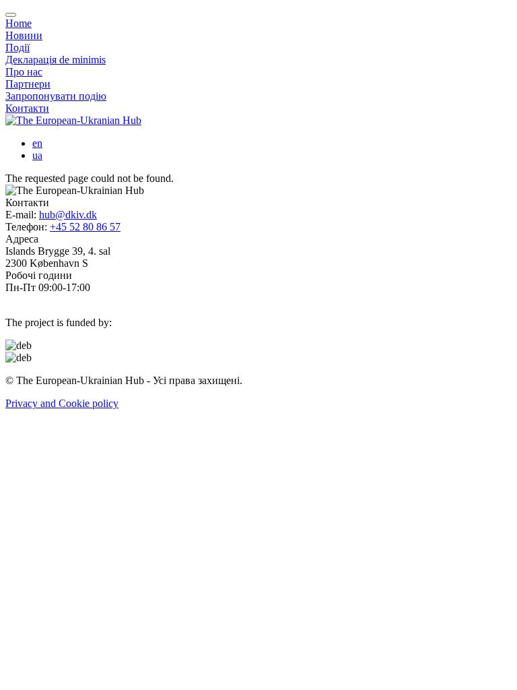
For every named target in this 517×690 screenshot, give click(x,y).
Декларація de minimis (55, 59)
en (37, 143)
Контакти (27, 108)
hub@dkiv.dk (68, 214)
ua (37, 155)
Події (17, 47)
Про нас (23, 71)
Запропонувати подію (55, 96)
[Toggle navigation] (10, 15)
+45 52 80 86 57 (85, 226)
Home (18, 23)
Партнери (27, 84)
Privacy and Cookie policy (61, 403)
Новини (23, 35)
